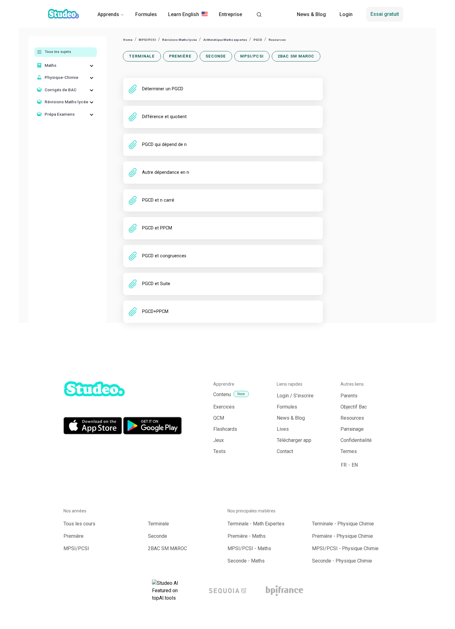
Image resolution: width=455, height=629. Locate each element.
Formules (146, 14)
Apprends (108, 14)
